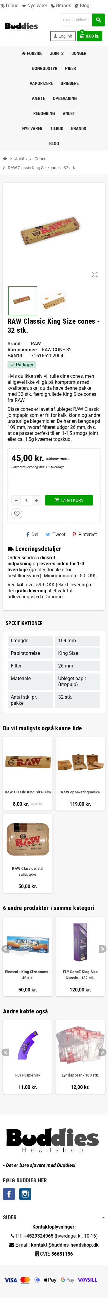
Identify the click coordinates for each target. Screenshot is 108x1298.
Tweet (58, 534)
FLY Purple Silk (27, 1075)
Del (35, 534)
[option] (28, 956)
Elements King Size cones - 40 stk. (27, 975)
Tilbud (12, 5)
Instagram (25, 1194)
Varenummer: (23, 350)
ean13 (15, 356)
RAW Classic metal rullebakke (27, 871)
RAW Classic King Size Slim (28, 792)
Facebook (9, 1194)
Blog (84, 5)
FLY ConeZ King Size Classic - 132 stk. (80, 975)
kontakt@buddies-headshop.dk (65, 1245)
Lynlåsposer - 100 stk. (80, 1075)
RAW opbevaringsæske (80, 792)
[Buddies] (21, 27)
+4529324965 (38, 1236)
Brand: (15, 344)
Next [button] (102, 949)
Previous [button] (5, 949)
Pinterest (87, 534)
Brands (63, 5)
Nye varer (36, 5)
